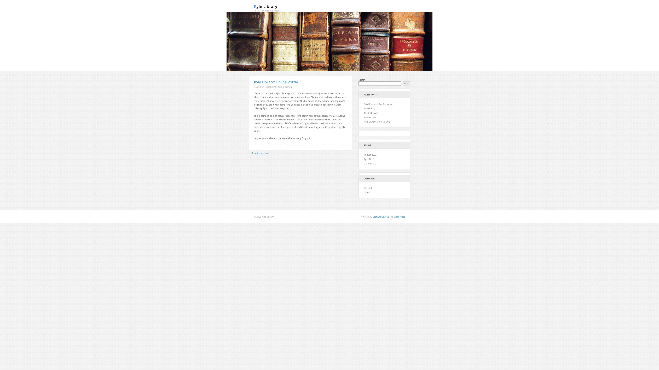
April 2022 (369, 159)
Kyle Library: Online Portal (377, 121)
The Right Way (371, 112)
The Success (370, 117)
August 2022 (370, 154)
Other (367, 192)
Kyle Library (265, 6)
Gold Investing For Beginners (378, 104)
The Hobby (369, 108)
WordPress (399, 216)
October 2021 (371, 163)
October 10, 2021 (273, 86)
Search (362, 79)
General (289, 86)
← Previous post (258, 153)
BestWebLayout (381, 216)
